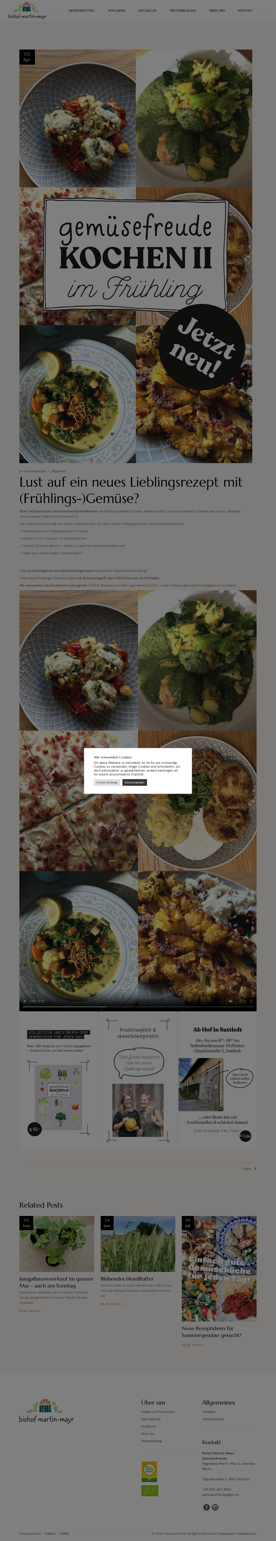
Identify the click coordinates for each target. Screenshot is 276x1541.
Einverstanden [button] (134, 782)
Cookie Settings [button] (107, 782)
